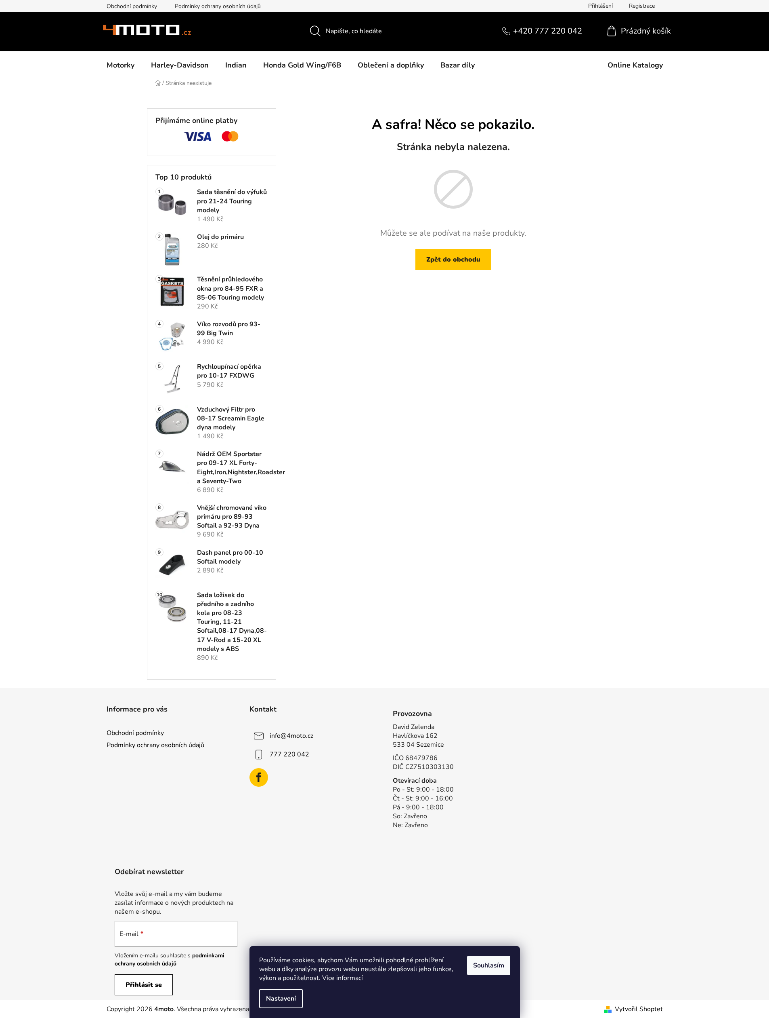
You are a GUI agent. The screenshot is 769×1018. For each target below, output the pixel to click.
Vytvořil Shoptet (639, 1009)
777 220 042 (289, 754)
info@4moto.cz (291, 735)
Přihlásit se (144, 984)
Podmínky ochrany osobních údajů (218, 6)
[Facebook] (258, 777)
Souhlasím (488, 965)
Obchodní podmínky (132, 6)
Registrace (642, 6)
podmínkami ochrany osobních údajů (169, 959)
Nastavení (281, 998)
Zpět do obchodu (453, 259)
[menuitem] (120, 65)
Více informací (342, 978)
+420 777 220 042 (547, 30)
